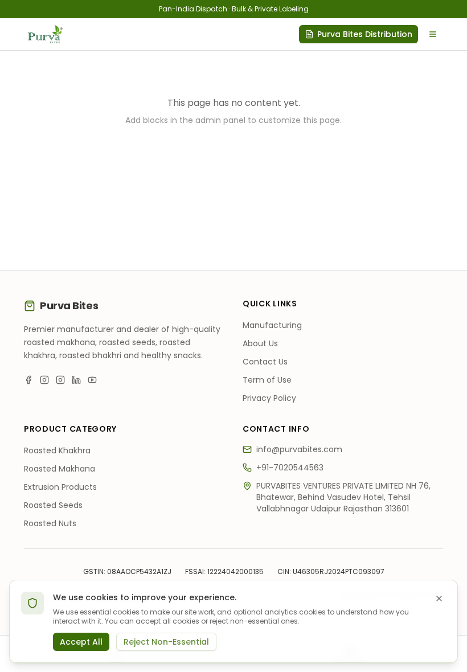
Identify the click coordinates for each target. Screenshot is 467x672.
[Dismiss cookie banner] (439, 598)
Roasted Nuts (50, 523)
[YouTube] (92, 379)
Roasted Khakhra (57, 450)
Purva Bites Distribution (364, 34)
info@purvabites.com (299, 449)
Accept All (81, 642)
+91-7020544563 (289, 467)
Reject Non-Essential (166, 642)
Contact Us (265, 361)
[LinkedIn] (76, 379)
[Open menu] (433, 34)
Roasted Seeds (53, 505)
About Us (260, 343)
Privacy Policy (269, 398)
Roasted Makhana (59, 468)
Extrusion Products (60, 487)
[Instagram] (44, 379)
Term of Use (267, 380)
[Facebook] (28, 379)
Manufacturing (272, 325)
